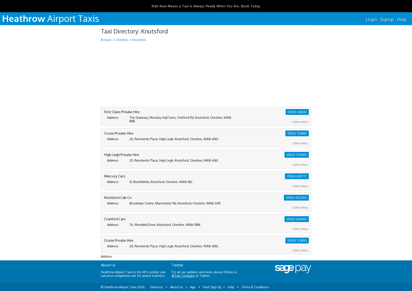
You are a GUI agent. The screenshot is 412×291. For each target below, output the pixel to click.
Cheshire (122, 40)
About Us (176, 287)
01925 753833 (297, 133)
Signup (387, 19)
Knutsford (139, 40)
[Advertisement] (206, 75)
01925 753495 (297, 155)
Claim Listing (300, 121)
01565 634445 (297, 219)
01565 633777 (297, 176)
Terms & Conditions (255, 287)
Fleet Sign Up (212, 287)
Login (371, 19)
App (192, 287)
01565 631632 (297, 112)
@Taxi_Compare (183, 276)
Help (402, 19)
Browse (106, 40)
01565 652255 (296, 198)
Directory (156, 287)
